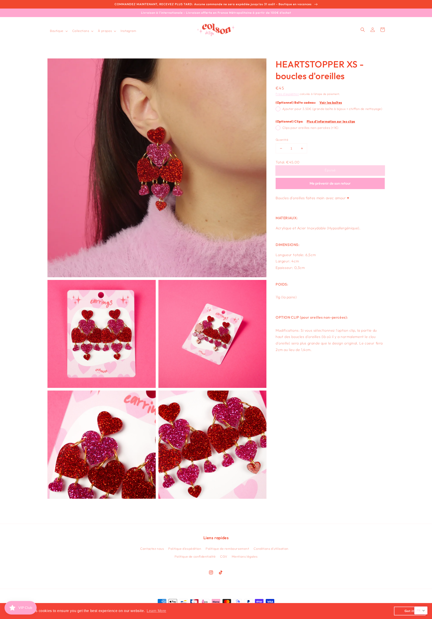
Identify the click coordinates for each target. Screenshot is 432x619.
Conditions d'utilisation (271, 549)
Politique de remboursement (227, 549)
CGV (223, 556)
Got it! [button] (410, 611)
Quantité (282, 139)
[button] (58, 31)
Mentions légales (245, 556)
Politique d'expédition (184, 549)
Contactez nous (152, 549)
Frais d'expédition (287, 94)
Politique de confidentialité (195, 556)
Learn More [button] (156, 611)
